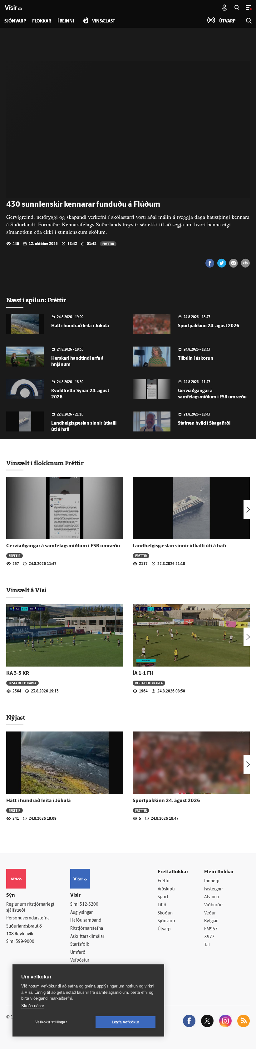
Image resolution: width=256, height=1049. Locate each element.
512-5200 (89, 904)
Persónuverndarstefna (28, 918)
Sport (163, 897)
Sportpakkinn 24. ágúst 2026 (208, 326)
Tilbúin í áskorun (195, 358)
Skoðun (165, 913)
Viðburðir (213, 905)
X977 (209, 937)
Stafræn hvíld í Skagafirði (204, 423)
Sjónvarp (166, 921)
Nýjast (15, 717)
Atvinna (211, 897)
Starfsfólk (79, 944)
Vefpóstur (79, 960)
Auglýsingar (81, 912)
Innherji (211, 881)
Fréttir (108, 243)
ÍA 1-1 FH (143, 673)
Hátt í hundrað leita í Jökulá (80, 326)
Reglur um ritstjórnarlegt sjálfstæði (30, 907)
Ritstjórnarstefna (86, 928)
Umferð (78, 952)
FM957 (211, 929)
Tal (207, 945)
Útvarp (164, 929)
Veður (210, 913)
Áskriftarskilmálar (87, 936)
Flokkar (41, 21)
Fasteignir (213, 889)
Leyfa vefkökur (126, 1022)
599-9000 (25, 941)
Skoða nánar (32, 1005)
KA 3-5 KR (17, 673)
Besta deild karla (22, 683)
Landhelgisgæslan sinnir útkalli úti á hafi (179, 546)
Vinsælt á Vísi (26, 590)
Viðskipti (166, 889)
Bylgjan (211, 921)
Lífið (162, 905)
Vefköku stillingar (51, 1022)
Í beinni (65, 21)
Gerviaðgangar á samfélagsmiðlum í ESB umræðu (63, 546)
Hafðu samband (85, 920)
